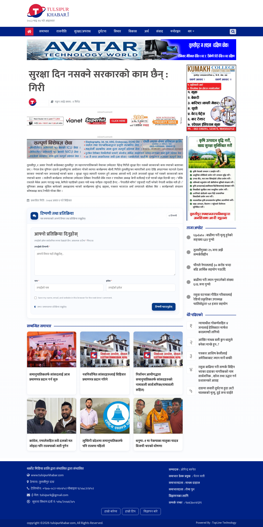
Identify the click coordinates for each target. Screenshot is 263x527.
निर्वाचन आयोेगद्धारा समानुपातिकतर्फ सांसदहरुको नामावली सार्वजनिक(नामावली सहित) (155, 382)
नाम (36, 281)
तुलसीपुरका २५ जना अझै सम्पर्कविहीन (208, 252)
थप (190, 31)
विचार (117, 31)
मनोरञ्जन (175, 31)
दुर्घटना (102, 31)
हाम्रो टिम (130, 511)
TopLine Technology (224, 522)
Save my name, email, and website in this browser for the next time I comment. (75, 297)
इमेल (109, 281)
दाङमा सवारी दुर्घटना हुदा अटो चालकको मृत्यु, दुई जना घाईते (216, 391)
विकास (132, 31)
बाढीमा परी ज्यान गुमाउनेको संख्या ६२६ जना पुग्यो (213, 282)
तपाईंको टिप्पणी (42, 247)
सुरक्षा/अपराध (82, 31)
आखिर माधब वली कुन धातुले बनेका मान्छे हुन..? (215, 342)
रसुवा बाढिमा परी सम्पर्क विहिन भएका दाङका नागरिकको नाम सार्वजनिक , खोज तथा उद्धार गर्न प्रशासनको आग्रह (217, 373)
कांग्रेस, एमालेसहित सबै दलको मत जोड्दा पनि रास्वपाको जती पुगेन (50, 443)
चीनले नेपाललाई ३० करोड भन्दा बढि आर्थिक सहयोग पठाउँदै (212, 267)
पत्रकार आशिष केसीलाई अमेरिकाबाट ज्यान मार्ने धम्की (215, 356)
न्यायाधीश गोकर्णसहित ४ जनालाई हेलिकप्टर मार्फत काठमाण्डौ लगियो (213, 328)
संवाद (159, 31)
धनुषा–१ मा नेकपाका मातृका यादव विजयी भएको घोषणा (157, 443)
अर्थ (146, 31)
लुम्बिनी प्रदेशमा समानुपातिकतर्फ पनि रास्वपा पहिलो (102, 443)
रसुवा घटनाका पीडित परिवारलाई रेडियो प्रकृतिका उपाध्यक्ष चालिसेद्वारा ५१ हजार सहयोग (212, 299)
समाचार (44, 31)
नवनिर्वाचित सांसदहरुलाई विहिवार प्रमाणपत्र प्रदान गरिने (104, 377)
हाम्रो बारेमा (110, 511)
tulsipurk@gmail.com (54, 495)
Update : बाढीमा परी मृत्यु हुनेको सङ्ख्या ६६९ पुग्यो (213, 237)
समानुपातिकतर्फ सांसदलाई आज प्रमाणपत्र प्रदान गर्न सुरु (49, 377)
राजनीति (61, 31)
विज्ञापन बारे (150, 511)
